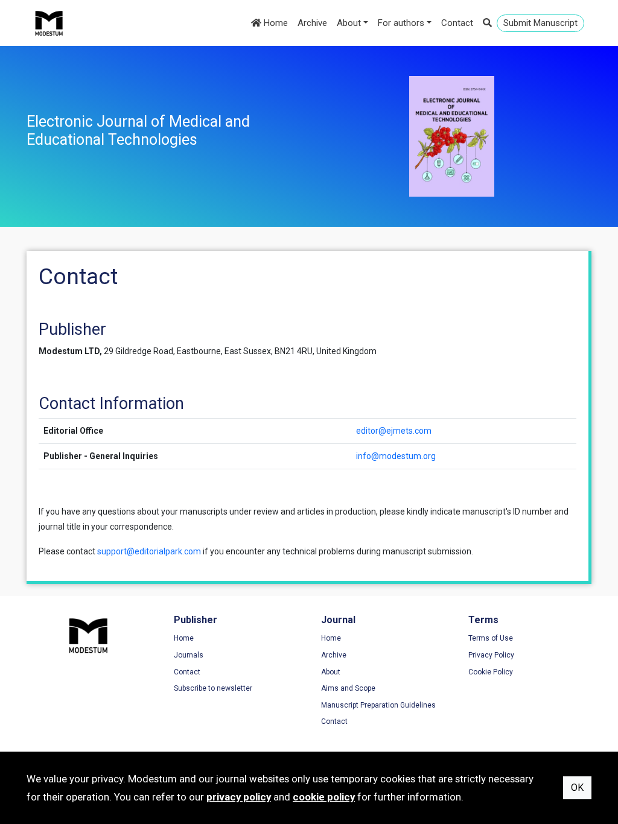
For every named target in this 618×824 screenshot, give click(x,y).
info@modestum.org (396, 456)
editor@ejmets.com (394, 431)
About (330, 672)
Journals (188, 655)
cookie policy (324, 797)
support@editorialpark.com (149, 551)
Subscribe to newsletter (213, 688)
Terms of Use (490, 638)
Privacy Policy (491, 655)
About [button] (349, 22)
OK (577, 787)
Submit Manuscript (540, 22)
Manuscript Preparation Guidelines (378, 705)
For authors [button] (401, 22)
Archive (312, 22)
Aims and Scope (348, 688)
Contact (457, 22)
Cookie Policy (490, 672)
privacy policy (238, 797)
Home (274, 22)
